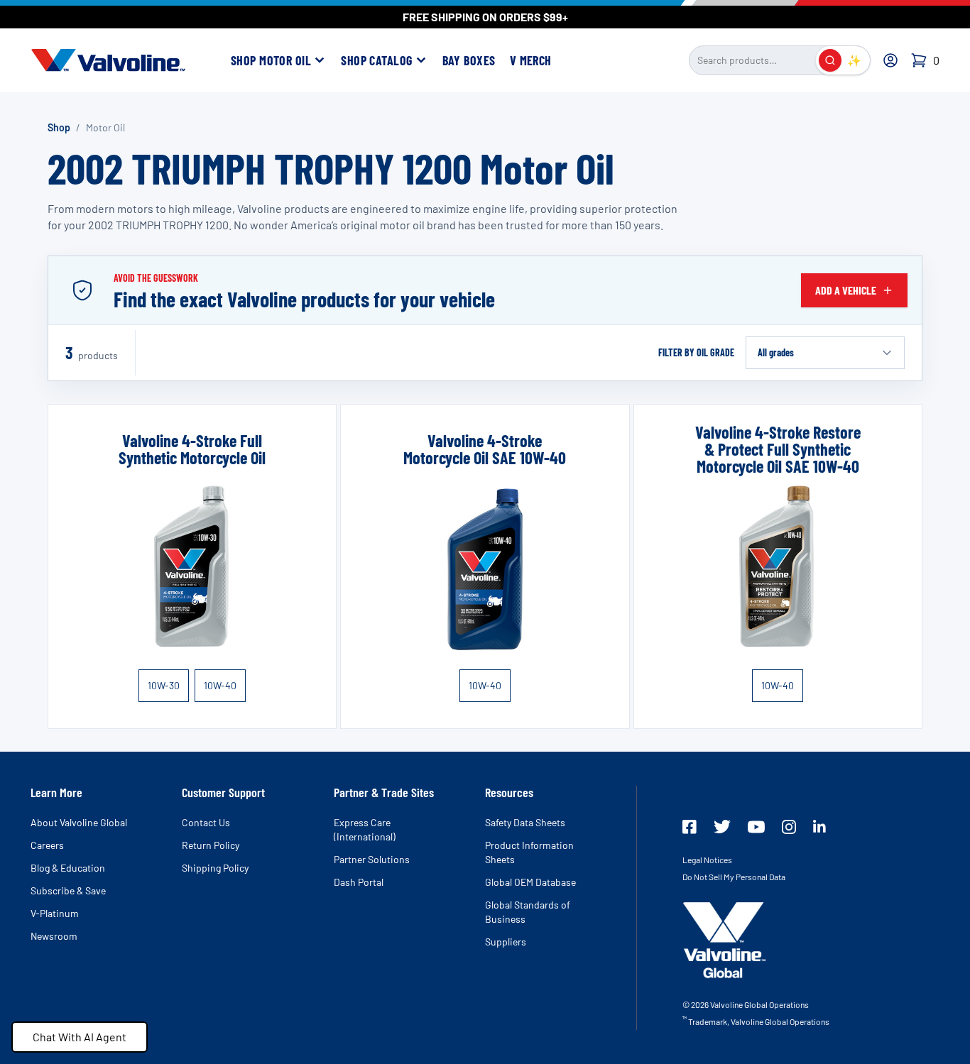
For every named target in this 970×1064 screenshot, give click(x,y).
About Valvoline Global (79, 822)
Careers (47, 845)
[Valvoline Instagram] (789, 827)
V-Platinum (55, 913)
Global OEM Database (530, 882)
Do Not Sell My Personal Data (733, 877)
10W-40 (220, 685)
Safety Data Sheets (525, 822)
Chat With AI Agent (79, 1036)
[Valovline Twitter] (722, 826)
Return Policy (210, 845)
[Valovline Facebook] (689, 827)
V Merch (531, 60)
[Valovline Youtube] (756, 827)
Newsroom (54, 936)
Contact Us (206, 822)
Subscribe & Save (68, 890)
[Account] (890, 60)
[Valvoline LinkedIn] (819, 826)
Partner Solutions (372, 859)
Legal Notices (707, 860)
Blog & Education (68, 868)
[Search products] (830, 60)
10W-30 (164, 685)
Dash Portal (358, 882)
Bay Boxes (469, 60)
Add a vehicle (845, 290)
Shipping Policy (215, 868)
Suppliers (505, 942)
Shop (59, 127)
